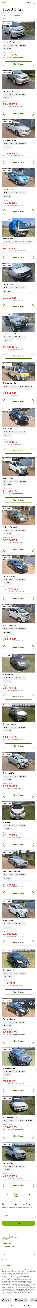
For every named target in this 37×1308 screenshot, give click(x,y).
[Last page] (29, 1195)
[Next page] (25, 1195)
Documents (6, 1265)
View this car (18, 64)
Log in (29, 3)
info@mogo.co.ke (8, 1246)
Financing (5, 1260)
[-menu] (34, 3)
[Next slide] (32, 29)
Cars (3, 1254)
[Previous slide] (4, 29)
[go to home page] (4, 2)
